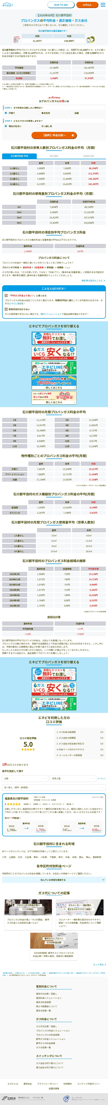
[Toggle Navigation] (103, 4)
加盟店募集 (54, 1088)
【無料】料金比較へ (54, 135)
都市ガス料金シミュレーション (51, 1039)
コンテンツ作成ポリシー (88, 1083)
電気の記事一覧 (43, 1010)
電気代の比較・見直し (46, 993)
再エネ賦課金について (46, 1006)
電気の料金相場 (43, 1002)
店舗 (76, 113)
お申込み (87, 4)
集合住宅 (45, 113)
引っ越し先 (46, 126)
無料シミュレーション (51, 314)
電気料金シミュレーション (48, 997)
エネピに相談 (15, 303)
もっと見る (98, 964)
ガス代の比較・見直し (46, 1026)
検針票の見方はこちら (92, 280)
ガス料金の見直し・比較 (37, 973)
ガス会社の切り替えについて (49, 1063)
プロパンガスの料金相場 (47, 1034)
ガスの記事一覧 (43, 1047)
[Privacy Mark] (67, 1098)
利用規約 (67, 1083)
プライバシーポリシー (47, 1083)
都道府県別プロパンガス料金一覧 (61, 973)
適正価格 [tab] (54, 156)
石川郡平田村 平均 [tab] (19, 156)
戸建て (12, 113)
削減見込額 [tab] (88, 156)
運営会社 (27, 1083)
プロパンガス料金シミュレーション (53, 1030)
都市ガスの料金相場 (45, 1043)
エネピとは (13, 1083)
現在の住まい (15, 126)
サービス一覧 (38, 1098)
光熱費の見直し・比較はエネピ (14, 973)
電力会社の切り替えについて (49, 1067)
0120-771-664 (61, 4)
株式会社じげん (24, 1098)
